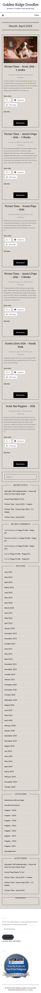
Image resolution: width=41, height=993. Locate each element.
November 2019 (10, 741)
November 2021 (10, 669)
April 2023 (8, 623)
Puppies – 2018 (10, 810)
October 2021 (9, 674)
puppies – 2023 (10, 836)
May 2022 (8, 654)
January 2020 (9, 731)
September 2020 (10, 700)
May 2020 (8, 715)
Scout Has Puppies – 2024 (20, 406)
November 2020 (10, 690)
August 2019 (9, 746)
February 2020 (10, 726)
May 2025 (8, 577)
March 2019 (9, 772)
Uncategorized (10, 851)
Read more (20, 123)
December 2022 (10, 633)
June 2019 (8, 756)
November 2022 (10, 638)
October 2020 (9, 695)
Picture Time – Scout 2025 (14, 517)
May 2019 (8, 761)
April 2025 (8, 582)
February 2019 (10, 777)
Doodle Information (12, 805)
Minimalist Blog (13, 990)
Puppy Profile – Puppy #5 (19, 559)
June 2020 (8, 710)
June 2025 (8, 572)
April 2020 (8, 720)
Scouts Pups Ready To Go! (14, 499)
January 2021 (9, 679)
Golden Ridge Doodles (20, 5)
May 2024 (8, 598)
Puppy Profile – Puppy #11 (20, 554)
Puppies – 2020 (10, 820)
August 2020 (9, 705)
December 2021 (10, 664)
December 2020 (10, 685)
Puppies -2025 (10, 846)
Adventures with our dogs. (14, 800)
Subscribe (8, 937)
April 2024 (8, 603)
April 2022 (8, 659)
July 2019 (8, 751)
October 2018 (9, 787)
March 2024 (9, 608)
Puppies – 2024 (10, 841)
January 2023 (9, 628)
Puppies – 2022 (10, 831)
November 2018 (10, 782)
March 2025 (9, 587)
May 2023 (8, 618)
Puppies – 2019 (10, 815)
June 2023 (8, 613)
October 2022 (9, 644)
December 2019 (10, 736)
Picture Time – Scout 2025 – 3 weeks (18, 504)
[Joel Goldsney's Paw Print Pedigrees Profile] (16, 977)
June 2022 (8, 649)
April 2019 (8, 766)
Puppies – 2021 (10, 826)
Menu (36, 15)
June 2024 (8, 592)
